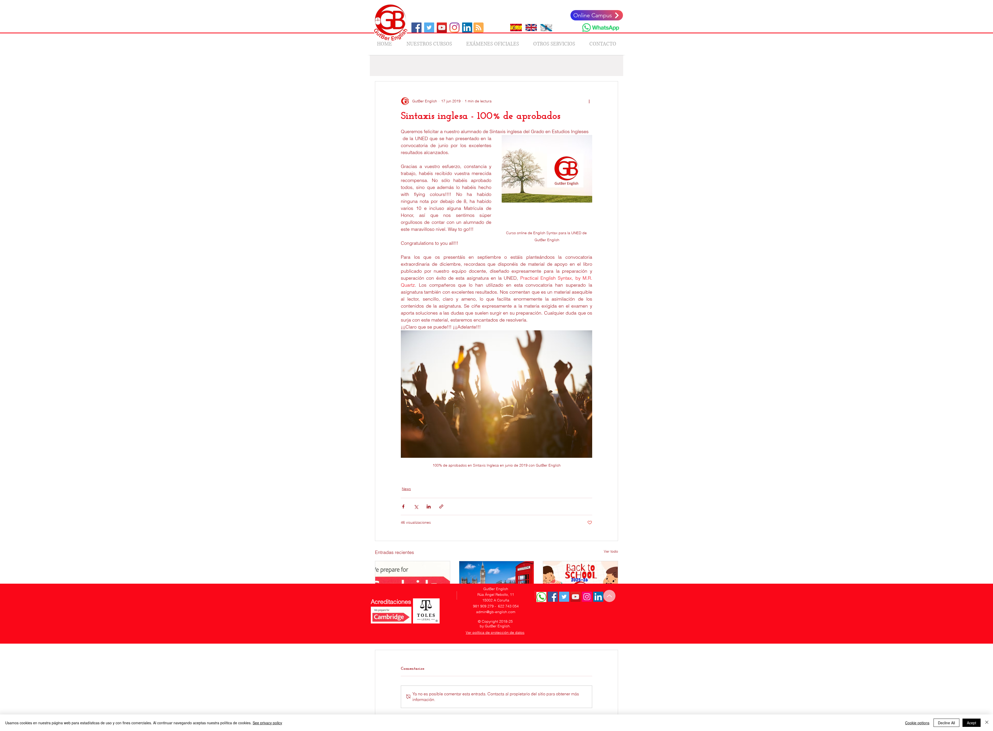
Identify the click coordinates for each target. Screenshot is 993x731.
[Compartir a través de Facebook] (403, 506)
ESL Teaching (497, 65)
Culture (553, 65)
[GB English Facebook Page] (416, 27)
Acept (971, 722)
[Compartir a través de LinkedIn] (428, 506)
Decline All (946, 722)
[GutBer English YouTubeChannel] (575, 597)
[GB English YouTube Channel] (442, 27)
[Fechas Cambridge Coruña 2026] (412, 582)
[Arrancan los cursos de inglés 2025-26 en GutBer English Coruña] (580, 582)
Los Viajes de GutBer (436, 65)
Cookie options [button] (917, 722)
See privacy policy (267, 722)
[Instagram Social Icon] (587, 597)
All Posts (382, 65)
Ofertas (470, 65)
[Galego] (546, 27)
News (403, 65)
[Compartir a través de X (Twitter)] (415, 506)
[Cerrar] (987, 723)
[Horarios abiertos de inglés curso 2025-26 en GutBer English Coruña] (496, 582)
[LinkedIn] (467, 27)
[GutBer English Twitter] (564, 597)
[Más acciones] (589, 101)
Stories (575, 65)
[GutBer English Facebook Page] (553, 597)
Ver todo (611, 551)
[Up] (609, 596)
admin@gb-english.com (495, 612)
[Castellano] (516, 27)
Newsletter (528, 65)
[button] (611, 66)
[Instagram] (454, 27)
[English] (531, 27)
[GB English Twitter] (429, 27)
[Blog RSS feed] (478, 27)
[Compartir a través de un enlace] (441, 506)
